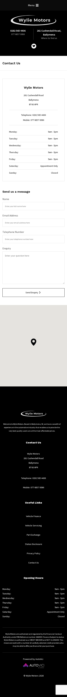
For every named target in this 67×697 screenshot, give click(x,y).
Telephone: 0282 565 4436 (33, 115)
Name (5, 199)
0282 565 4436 (18, 30)
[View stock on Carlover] (33, 46)
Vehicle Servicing (33, 525)
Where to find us (49, 38)
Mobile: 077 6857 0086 (33, 120)
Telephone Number (13, 232)
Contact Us (33, 562)
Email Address (10, 215)
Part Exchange (33, 534)
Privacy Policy (33, 553)
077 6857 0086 (18, 34)
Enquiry (6, 248)
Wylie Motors (33, 20)
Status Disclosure (33, 544)
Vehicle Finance (33, 516)
